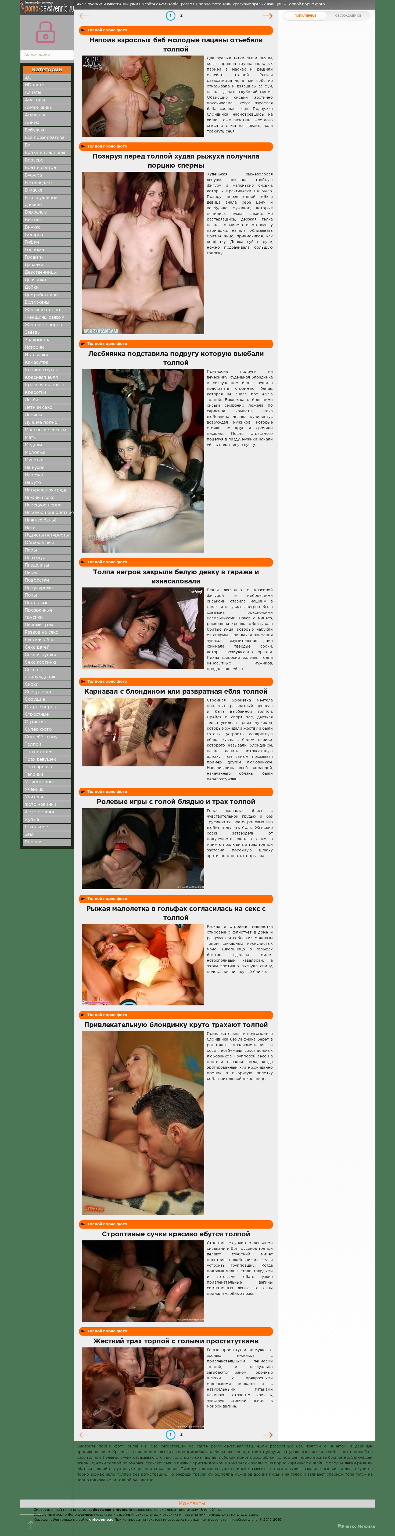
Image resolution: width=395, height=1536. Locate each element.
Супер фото (38, 729)
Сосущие (35, 699)
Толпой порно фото (107, 30)
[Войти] (45, 32)
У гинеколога (39, 782)
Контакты (192, 1503)
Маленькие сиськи (45, 430)
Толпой (33, 745)
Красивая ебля (41, 378)
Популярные (39, 588)
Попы (31, 595)
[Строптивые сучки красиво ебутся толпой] (143, 1281)
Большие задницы (45, 153)
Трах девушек (40, 760)
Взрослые (36, 212)
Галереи (34, 235)
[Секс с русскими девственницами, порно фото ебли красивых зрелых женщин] (45, 10)
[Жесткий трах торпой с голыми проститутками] (143, 1388)
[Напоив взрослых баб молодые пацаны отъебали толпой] (143, 96)
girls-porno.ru (101, 1519)
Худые (32, 820)
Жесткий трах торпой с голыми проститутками (176, 1341)
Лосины (33, 415)
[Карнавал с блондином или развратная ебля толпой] (143, 740)
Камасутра (37, 363)
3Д (28, 78)
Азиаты (33, 93)
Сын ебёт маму (41, 737)
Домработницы (41, 295)
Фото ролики (39, 812)
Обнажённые (39, 543)
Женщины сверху (44, 317)
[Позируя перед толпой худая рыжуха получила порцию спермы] (143, 253)
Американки (38, 108)
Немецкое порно (43, 505)
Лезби (31, 400)
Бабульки (35, 130)
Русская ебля (39, 640)
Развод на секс (41, 632)
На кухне (34, 468)
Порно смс (37, 603)
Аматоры (35, 100)
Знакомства (38, 340)
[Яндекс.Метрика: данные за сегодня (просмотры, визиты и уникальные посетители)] (356, 1527)
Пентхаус (35, 558)
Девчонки (35, 280)
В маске (33, 190)
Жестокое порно (43, 325)
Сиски (31, 684)
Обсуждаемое (348, 15)
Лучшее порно (41, 423)
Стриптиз (35, 722)
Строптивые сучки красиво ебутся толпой (176, 1234)
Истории (34, 348)
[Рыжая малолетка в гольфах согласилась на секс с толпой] (143, 964)
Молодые (35, 453)
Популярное (306, 15)
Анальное (35, 115)
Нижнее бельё (40, 520)
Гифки (32, 242)
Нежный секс (39, 498)
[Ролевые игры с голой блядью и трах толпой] (143, 849)
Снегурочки (38, 692)
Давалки (34, 265)
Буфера (33, 175)
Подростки (37, 580)
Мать (30, 438)
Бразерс (34, 160)
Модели (33, 445)
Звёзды (33, 332)
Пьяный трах (39, 625)
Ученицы (34, 790)
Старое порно (40, 707)
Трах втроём (39, 752)
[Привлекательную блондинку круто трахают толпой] (143, 1123)
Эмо (29, 835)
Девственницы (41, 272)
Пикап (31, 573)
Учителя (34, 797)
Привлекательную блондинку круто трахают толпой (176, 1025)
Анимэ (32, 123)
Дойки (32, 287)
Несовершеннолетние (49, 513)
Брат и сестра (40, 168)
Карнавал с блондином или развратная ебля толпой (176, 692)
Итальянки (36, 355)
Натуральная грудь (46, 490)
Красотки (35, 393)
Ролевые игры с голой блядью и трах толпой (176, 802)
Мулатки (34, 460)
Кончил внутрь (41, 370)
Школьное (36, 827)
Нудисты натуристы (47, 535)
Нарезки (34, 475)
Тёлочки (34, 775)
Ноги (30, 528)
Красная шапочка (44, 385)
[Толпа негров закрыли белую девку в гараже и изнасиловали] (143, 629)
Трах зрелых (39, 767)
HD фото (34, 85)
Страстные (37, 714)
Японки (33, 842)
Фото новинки (40, 805)
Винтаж (33, 220)
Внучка (33, 227)
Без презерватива (44, 138)
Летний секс (38, 408)
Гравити (34, 257)
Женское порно (42, 310)
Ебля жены (37, 302)
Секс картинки (41, 662)
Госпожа (34, 250)
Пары (31, 550)
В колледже (38, 183)
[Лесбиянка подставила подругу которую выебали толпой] (143, 461)
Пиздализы (37, 565)
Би (27, 145)
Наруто (33, 483)
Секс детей (37, 647)
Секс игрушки (40, 655)
